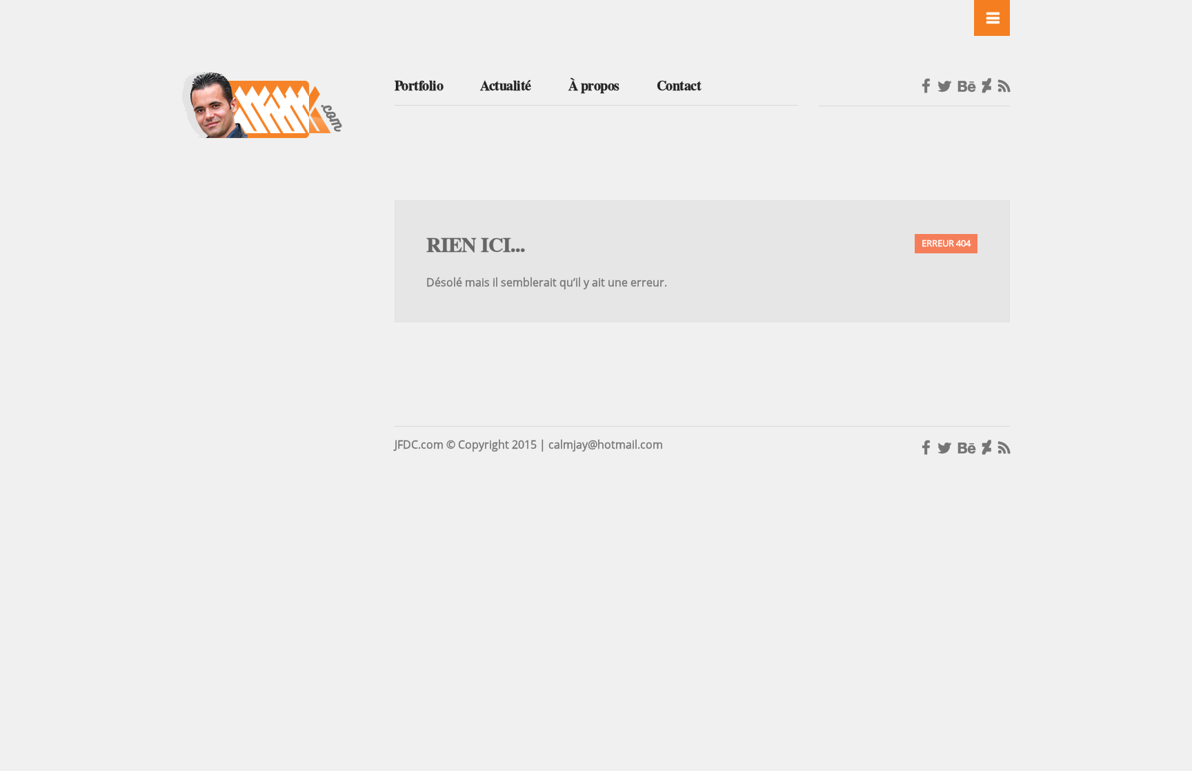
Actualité (505, 85)
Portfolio (419, 85)
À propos (593, 85)
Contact (679, 85)
